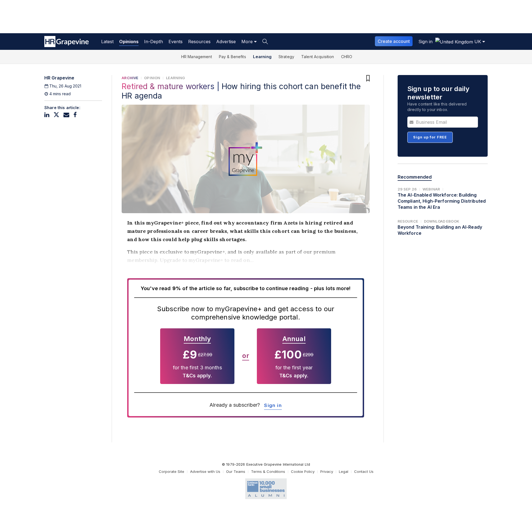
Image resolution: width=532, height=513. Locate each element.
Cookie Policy (302, 471)
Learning (262, 56)
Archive (130, 78)
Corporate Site (171, 471)
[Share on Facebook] (75, 115)
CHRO (346, 56)
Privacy (326, 471)
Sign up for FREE (430, 137)
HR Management (196, 56)
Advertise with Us (205, 471)
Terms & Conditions (268, 471)
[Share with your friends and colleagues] (66, 115)
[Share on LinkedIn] (46, 115)
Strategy (286, 56)
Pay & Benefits (232, 56)
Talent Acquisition (317, 56)
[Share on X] (56, 115)
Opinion (152, 78)
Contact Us (364, 471)
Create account (394, 41)
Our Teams (235, 471)
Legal (343, 471)
